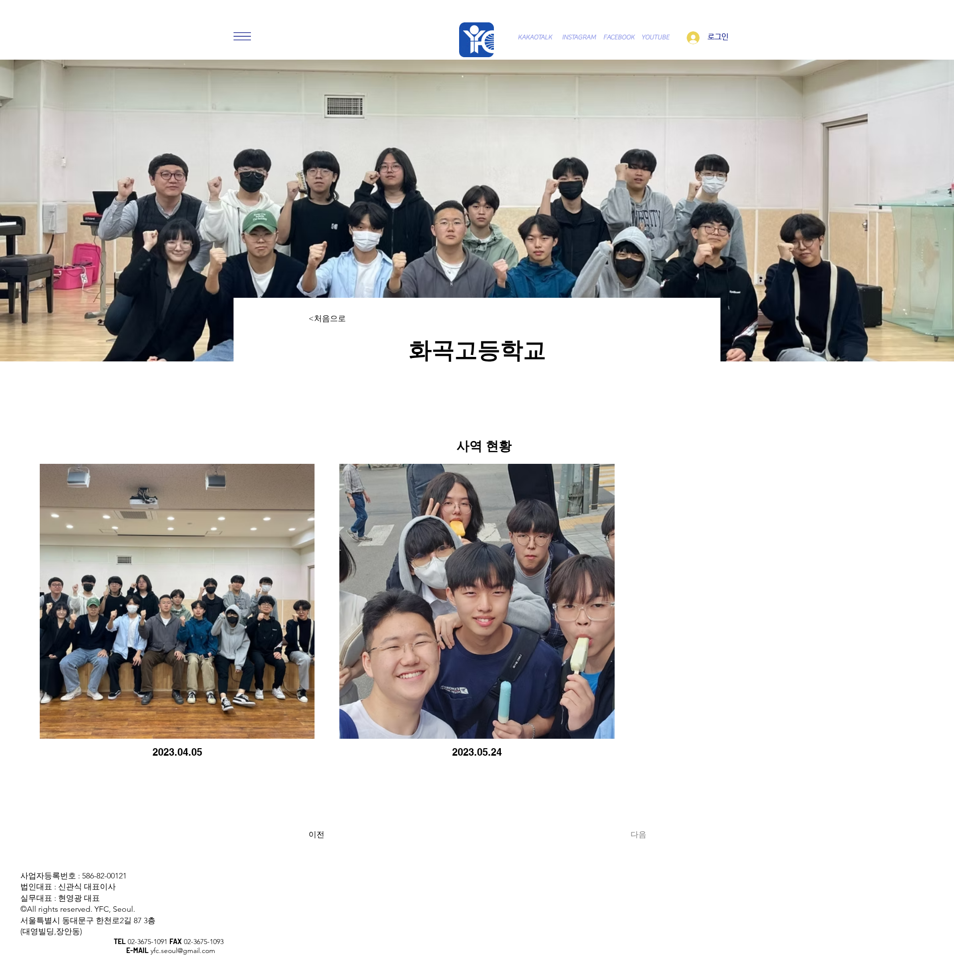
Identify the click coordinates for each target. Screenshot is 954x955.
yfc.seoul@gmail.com (183, 950)
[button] (242, 36)
